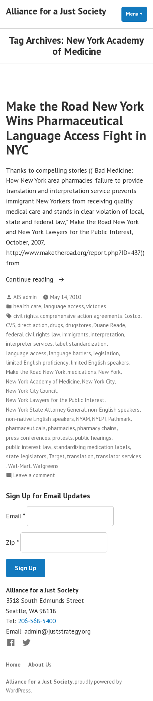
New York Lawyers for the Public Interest (55, 399)
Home (13, 664)
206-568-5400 (37, 621)
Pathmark (119, 418)
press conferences (28, 437)
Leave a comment (34, 475)
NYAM (83, 418)
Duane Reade (109, 325)
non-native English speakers (40, 418)
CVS (10, 325)
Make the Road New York (35, 371)
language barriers (70, 353)
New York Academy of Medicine (43, 381)
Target (57, 456)
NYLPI (99, 418)
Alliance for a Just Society (56, 11)
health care (27, 306)
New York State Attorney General (46, 409)
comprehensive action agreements (81, 315)
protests (62, 437)
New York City (98, 381)
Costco (132, 315)
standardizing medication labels (91, 447)
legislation (106, 353)
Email (15, 516)
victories (96, 306)
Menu (136, 14)
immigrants (75, 334)
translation (80, 456)
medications (82, 371)
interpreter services (29, 343)
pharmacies (61, 428)
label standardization (81, 343)
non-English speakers (114, 409)
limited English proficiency (37, 362)
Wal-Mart (19, 465)
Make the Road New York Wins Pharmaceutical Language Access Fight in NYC (76, 127)
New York (109, 371)
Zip (12, 542)
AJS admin (25, 296)
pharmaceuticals (26, 428)
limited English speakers (100, 362)
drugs (56, 325)
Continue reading (51, 280)
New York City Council (31, 390)
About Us (40, 664)
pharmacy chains (97, 428)
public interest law (28, 447)
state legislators (26, 456)
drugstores (78, 325)
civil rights (25, 315)
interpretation (107, 334)
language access (63, 306)
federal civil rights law (33, 334)
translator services (118, 456)
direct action (32, 325)
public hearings (93, 437)
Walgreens (46, 465)
